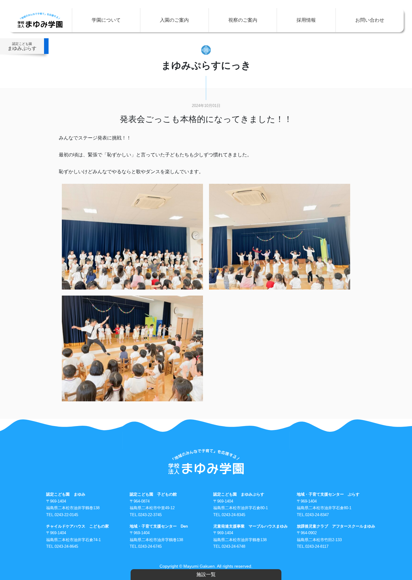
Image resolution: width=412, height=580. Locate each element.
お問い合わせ (369, 20)
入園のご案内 (174, 20)
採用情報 (306, 20)
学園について (106, 20)
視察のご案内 (242, 20)
